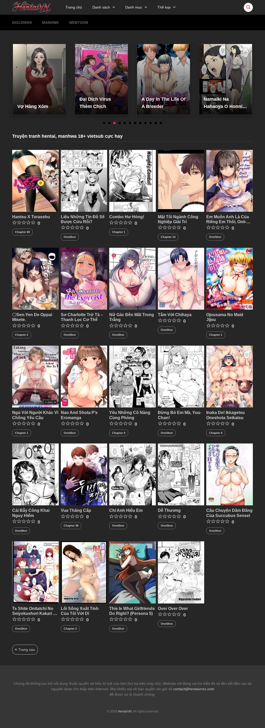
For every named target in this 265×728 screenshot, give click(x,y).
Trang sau (26, 649)
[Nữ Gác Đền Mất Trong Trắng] (132, 278)
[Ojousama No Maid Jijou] (229, 278)
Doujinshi (22, 22)
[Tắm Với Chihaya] (181, 278)
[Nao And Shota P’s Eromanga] (84, 376)
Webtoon (78, 22)
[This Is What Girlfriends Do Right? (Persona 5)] (132, 572)
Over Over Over (173, 608)
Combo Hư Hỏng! (126, 217)
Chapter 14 (168, 236)
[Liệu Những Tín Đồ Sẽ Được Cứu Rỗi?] (84, 180)
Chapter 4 (118, 432)
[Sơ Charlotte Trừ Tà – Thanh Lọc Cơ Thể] (84, 278)
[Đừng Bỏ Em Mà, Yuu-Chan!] (181, 376)
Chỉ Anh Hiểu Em (126, 510)
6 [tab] (129, 123)
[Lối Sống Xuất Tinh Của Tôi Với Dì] (84, 572)
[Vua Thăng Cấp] (84, 474)
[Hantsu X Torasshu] (35, 180)
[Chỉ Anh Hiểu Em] (132, 474)
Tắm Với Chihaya (175, 314)
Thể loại (164, 7)
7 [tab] (135, 123)
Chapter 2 (21, 334)
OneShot (70, 236)
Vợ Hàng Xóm (32, 106)
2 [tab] (109, 123)
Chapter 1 (118, 232)
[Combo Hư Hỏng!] (132, 180)
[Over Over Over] (181, 572)
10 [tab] (150, 123)
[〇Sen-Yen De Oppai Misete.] (35, 278)
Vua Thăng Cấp (76, 510)
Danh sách (101, 7)
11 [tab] (155, 123)
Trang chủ (73, 7)
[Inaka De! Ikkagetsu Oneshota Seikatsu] (229, 376)
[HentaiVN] (31, 7)
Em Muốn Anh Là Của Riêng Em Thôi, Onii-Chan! (227, 222)
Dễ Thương (169, 510)
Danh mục (133, 7)
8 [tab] (140, 123)
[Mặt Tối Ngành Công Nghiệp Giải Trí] (181, 180)
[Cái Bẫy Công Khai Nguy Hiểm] (35, 474)
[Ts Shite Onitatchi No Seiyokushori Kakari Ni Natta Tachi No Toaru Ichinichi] (35, 572)
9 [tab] (145, 123)
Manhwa (50, 22)
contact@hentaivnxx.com (193, 689)
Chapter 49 (22, 232)
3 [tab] (114, 123)
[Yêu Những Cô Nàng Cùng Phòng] (132, 376)
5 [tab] (124, 123)
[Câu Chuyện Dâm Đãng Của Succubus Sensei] (229, 474)
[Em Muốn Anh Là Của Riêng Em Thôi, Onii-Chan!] (229, 180)
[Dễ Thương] (181, 474)
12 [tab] (161, 123)
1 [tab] (104, 123)
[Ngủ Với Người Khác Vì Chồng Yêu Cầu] (35, 376)
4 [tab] (119, 123)
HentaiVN (125, 711)
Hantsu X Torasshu (31, 217)
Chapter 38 (71, 525)
